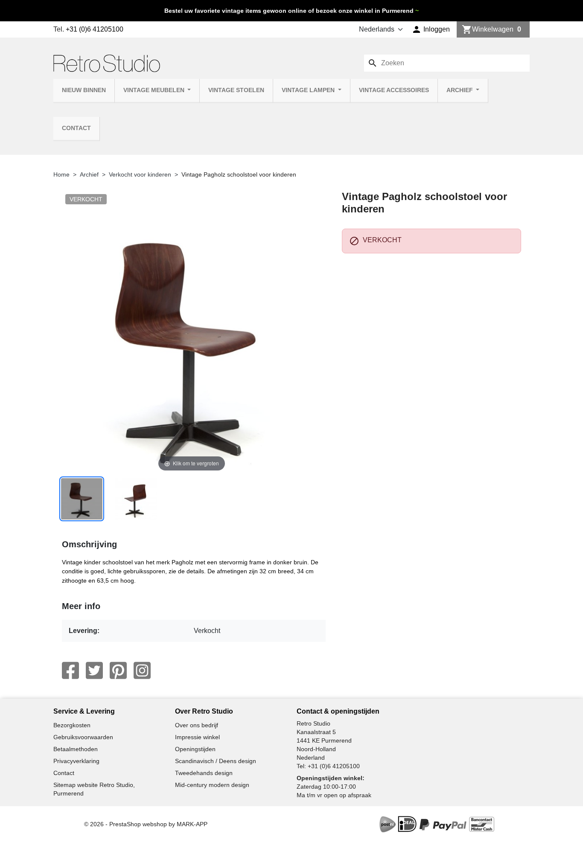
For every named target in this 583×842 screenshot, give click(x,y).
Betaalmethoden (75, 749)
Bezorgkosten (71, 725)
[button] (430, 29)
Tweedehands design (204, 772)
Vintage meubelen (154, 90)
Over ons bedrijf (196, 725)
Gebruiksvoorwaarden (83, 737)
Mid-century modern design (212, 784)
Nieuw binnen (84, 90)
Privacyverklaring (76, 761)
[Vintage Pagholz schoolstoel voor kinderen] (81, 498)
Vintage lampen (309, 90)
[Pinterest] (118, 670)
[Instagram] (142, 670)
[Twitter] (94, 670)
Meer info (81, 606)
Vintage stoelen (236, 90)
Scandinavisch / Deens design (215, 761)
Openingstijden (195, 749)
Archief (460, 90)
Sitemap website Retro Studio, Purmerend (94, 789)
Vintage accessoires (394, 90)
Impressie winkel (197, 737)
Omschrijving (89, 544)
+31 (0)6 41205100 (94, 29)
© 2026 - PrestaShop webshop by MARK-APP (145, 824)
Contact (76, 128)
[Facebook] (70, 670)
